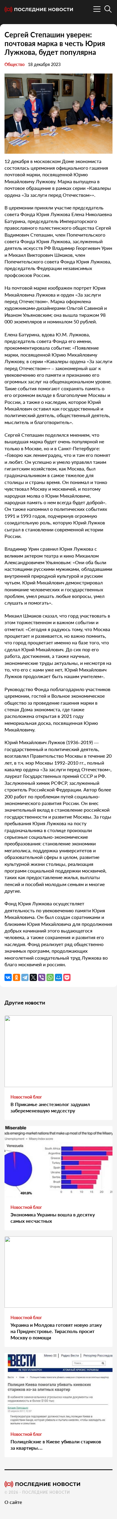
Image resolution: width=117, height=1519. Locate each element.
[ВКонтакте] (8, 977)
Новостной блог (26, 1096)
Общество (14, 64)
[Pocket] (66, 977)
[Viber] (41, 977)
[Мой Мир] (58, 977)
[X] (33, 977)
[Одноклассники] (16, 977)
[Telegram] (24, 977)
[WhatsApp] (50, 977)
